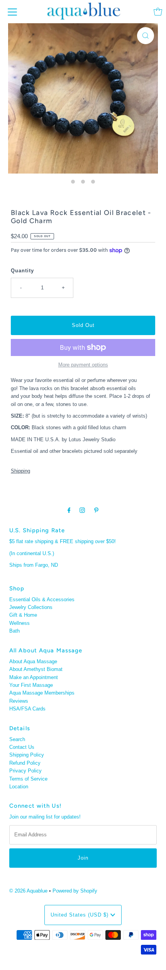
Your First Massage (31, 685)
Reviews (18, 701)
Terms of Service (28, 779)
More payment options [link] (83, 365)
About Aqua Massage (33, 661)
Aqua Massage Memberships (42, 693)
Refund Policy (25, 763)
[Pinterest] (96, 510)
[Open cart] (158, 11)
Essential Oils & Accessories (42, 599)
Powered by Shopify (75, 891)
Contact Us (21, 747)
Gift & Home (23, 615)
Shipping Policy (26, 755)
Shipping (20, 471)
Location (18, 786)
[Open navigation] (12, 11)
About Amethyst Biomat (36, 669)
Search (17, 739)
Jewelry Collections (31, 607)
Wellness (19, 623)
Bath (14, 631)
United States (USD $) (80, 915)
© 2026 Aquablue (28, 891)
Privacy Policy (25, 771)
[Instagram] (82, 510)
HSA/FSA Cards (27, 709)
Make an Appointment (33, 677)
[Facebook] (69, 510)
